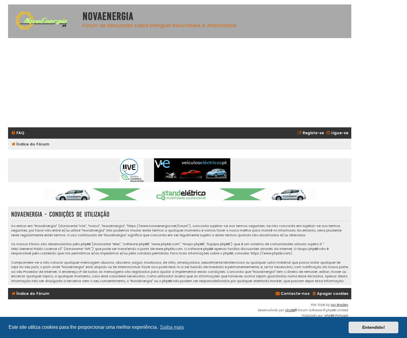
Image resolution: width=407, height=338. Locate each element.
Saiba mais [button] (172, 327)
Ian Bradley (339, 305)
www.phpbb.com (169, 249)
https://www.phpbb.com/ (271, 253)
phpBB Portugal (336, 315)
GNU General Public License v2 (36, 249)
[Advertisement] (187, 82)
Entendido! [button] (373, 327)
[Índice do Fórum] (44, 21)
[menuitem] (17, 133)
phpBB (290, 310)
